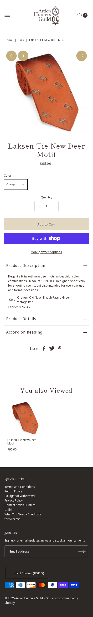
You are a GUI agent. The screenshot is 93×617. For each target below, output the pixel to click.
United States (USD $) (27, 573)
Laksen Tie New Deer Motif (21, 441)
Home (9, 40)
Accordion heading (24, 332)
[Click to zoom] (81, 56)
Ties (21, 40)
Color (7, 175)
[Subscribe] (82, 551)
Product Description (26, 265)
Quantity (46, 197)
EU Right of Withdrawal (20, 496)
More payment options (46, 252)
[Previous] (11, 56)
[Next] (23, 56)
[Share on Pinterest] (59, 348)
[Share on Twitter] (51, 348)
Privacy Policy (14, 500)
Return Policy (13, 491)
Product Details (21, 318)
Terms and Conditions (20, 486)
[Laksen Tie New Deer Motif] (25, 417)
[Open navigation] (7, 15)
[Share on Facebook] (43, 348)
